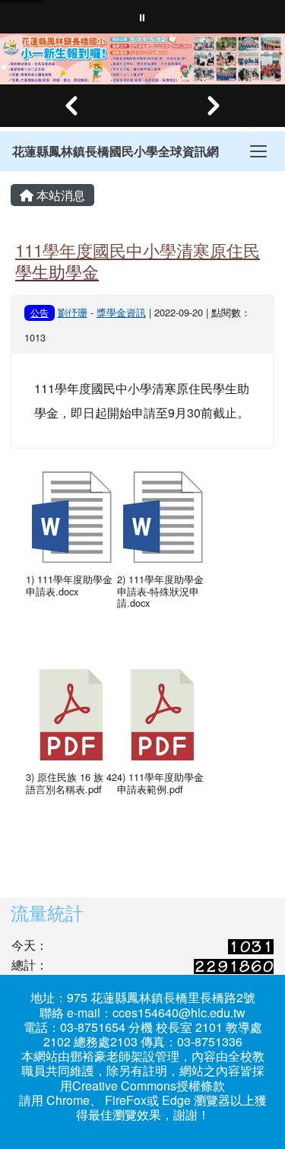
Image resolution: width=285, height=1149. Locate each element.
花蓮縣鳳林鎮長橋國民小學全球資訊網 (115, 151)
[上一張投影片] (71, 105)
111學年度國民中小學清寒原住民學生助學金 (137, 260)
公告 (39, 312)
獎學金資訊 (121, 312)
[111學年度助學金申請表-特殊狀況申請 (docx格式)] (162, 517)
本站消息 (59, 195)
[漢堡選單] (258, 151)
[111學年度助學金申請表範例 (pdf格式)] (162, 714)
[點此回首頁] (142, 58)
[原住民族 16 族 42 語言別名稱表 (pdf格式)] (71, 714)
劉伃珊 (72, 312)
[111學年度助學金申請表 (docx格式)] (71, 517)
